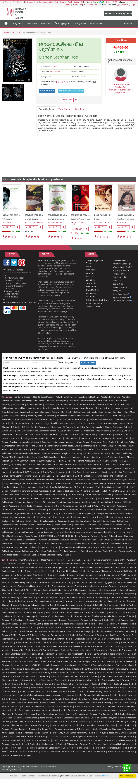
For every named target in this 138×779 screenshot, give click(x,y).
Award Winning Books (29, 560)
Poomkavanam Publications (14, 510)
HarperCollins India (117, 446)
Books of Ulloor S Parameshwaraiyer (109, 699)
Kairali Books (65, 461)
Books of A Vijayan (117, 646)
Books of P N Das (28, 628)
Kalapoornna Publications (84, 461)
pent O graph (85, 506)
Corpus (79, 423)
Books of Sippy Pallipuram (107, 567)
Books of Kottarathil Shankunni (64, 571)
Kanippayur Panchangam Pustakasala (18, 465)
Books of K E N (97, 722)
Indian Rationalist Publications (26, 453)
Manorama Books (83, 483)
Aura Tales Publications (68, 405)
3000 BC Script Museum (43, 397)
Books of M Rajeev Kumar (73, 752)
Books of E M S (9, 635)
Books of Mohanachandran (25, 631)
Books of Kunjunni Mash (15, 737)
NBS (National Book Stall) (78, 224)
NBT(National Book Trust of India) (91, 491)
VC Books (92, 544)
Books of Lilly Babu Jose (39, 737)
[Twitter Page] (14, 265)
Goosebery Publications (64, 442)
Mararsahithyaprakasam (104, 483)
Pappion (117, 502)
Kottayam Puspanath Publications (119, 468)
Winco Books (87, 551)
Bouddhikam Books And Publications (72, 416)
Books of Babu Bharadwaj (80, 680)
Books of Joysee (105, 583)
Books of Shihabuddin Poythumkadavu (101, 605)
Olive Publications (9, 223)
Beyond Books (86, 408)
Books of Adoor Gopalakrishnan (43, 646)
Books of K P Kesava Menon (27, 590)
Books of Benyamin (41, 583)
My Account (97, 24)
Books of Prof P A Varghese (45, 609)
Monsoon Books (94, 487)
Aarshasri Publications (89, 397)
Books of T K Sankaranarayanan (119, 740)
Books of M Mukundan (115, 564)
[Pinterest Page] (21, 265)
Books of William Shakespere (29, 643)
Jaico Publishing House (49, 457)
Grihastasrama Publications (16, 446)
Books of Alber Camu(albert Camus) (60, 643)
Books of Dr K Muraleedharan (121, 752)
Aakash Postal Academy (67, 397)
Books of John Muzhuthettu (14, 744)
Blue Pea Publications (75, 412)
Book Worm (121, 223)
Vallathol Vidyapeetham (75, 544)
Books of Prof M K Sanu (30, 624)
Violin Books (93, 547)
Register (122, 5)
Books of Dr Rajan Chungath (52, 631)
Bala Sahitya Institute (37, 408)
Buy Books (81, 24)
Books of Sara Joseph (124, 594)
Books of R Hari (119, 695)
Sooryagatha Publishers (58, 529)
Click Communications (19, 423)
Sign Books (91, 525)
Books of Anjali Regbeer (46, 722)
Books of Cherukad (81, 658)
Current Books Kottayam (107, 423)
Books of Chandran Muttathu (15, 725)
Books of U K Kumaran (91, 620)
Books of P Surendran (96, 598)
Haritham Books (89, 446)
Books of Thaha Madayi (46, 692)
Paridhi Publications (10, 506)
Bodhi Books (105, 412)
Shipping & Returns (121, 271)
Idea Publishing (75, 450)
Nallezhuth (14, 491)
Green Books (108, 442)
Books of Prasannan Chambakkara (73, 703)
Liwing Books (39, 476)
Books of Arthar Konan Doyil (28, 714)
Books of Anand (27, 692)
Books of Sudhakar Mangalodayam (83, 586)
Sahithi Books (18, 521)
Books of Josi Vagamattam (49, 598)
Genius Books (123, 438)
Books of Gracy (46, 718)
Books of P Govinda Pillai (33, 680)
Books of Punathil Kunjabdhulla (53, 567)
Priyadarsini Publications (25, 514)
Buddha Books (97, 416)
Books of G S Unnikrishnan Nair (122, 733)
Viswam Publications (24, 551)
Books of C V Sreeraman (91, 740)
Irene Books (97, 453)
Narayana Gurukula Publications (35, 491)
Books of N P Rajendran (85, 725)
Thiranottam (30, 540)
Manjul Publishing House (14, 483)
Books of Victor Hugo (80, 661)
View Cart (90, 273)
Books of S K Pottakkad (92, 564)
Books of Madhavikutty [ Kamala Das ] (25, 564)
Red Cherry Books (62, 517)
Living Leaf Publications (20, 476)
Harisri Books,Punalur (70, 446)
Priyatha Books (45, 514)
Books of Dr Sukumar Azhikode (25, 605)
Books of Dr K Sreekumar (69, 579)
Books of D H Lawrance (63, 695)
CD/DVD (52, 420)
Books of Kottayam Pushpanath (16, 583)
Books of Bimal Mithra (124, 703)
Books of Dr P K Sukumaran (25, 594)
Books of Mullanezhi (56, 680)
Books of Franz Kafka (124, 631)
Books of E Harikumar (67, 744)
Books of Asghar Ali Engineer (73, 710)
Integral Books (83, 453)
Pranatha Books (77, 510)
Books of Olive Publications (82, 635)
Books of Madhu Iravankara (65, 740)
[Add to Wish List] (75, 100)
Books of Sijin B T (126, 725)
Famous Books (16, 438)
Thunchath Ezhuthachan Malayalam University (58, 540)
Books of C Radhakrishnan (81, 567)
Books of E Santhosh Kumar (45, 650)
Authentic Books (87, 405)
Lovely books (66, 476)
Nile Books (37, 495)
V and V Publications (54, 544)
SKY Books (40, 529)
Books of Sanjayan (91, 609)
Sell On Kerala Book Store (97, 300)
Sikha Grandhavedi (106, 525)
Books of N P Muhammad (37, 665)
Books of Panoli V (97, 624)
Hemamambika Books (19, 450)
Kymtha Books (49, 472)
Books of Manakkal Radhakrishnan (118, 744)
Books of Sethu (75, 616)
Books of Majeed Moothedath (69, 654)
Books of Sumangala (33, 613)
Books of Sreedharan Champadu (106, 729)
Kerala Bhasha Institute (34, 223)
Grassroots (96, 442)
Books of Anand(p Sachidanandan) (101, 601)
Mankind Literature (35, 483)
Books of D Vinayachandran (106, 680)
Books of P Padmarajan (75, 594)
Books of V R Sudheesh (51, 594)
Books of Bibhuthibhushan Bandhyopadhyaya (61, 605)
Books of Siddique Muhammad (64, 677)
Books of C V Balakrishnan (100, 594)
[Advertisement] (69, 152)
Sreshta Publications (24, 532)
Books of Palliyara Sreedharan (97, 560)
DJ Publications (87, 431)
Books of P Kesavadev (108, 643)
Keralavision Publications (78, 468)
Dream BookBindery (24, 435)
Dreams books (41, 435)
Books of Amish (82, 718)
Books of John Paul (21, 650)
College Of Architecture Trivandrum (58, 423)
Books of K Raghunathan (43, 654)
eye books (119, 435)
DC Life (25, 427)
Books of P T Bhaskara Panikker (102, 710)
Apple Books (121, 401)
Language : (50, 72)
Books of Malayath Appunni (116, 620)
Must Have (60, 560)
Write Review (64, 109)
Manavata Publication (101, 480)
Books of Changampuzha (27, 616)
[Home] (6, 23)
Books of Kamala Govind (28, 639)
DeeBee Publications (40, 427)
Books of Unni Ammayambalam (120, 722)
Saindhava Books (83, 521)
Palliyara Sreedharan (24, 502)
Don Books (116, 431)
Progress (58, 514)
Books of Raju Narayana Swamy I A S (117, 579)
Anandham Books (106, 401)
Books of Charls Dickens (60, 669)
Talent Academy (82, 536)
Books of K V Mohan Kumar (51, 628)
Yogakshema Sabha (28, 555)
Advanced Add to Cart (49, 2)
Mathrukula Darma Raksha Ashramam (20, 487)
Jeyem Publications (110, 457)
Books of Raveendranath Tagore (32, 571)
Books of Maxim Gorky (124, 684)
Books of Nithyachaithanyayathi (103, 590)
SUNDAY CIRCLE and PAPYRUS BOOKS (56, 536)
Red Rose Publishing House (84, 517)
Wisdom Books (101, 551)
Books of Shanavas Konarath (35, 677)
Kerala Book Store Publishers (73, 465)
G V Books (96, 438)
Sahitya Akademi (49, 521)
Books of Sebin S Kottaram (111, 677)
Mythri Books (123, 487)
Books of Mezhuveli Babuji (98, 575)
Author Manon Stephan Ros (120, 61)
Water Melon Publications (46, 551)
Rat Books (31, 517)
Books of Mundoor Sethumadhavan (32, 733)
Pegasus (38, 506)
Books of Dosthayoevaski (72, 650)
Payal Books (26, 506)
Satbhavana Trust (43, 525)
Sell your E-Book (93, 307)
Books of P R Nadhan (84, 707)
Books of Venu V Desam (82, 673)
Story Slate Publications (12, 536)
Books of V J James (88, 677)
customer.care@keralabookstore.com (20, 302)
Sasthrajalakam (27, 525)
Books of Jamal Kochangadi (79, 631)
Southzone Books (115, 529)
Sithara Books (8, 529)
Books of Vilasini (126, 616)
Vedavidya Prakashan (120, 544)
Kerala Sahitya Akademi (22, 468)
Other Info (79, 109)
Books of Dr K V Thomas (103, 661)
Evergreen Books (104, 435)
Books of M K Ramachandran (76, 684)
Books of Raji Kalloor (61, 725)
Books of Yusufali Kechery (108, 635)
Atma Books (50, 405)
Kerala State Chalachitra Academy (50, 468)
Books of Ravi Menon (96, 613)
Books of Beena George (77, 714)
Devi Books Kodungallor (92, 427)
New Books (46, 23)
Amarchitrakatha (88, 401)
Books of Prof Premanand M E (103, 714)
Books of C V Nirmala (101, 684)
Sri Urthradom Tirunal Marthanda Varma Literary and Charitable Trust (86, 532)
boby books (92, 412)
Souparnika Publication (95, 529)
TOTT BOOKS (104, 540)
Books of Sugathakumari (23, 722)
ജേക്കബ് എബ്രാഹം (80, 219)
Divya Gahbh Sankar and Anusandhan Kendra (36, 431)
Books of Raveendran (20, 609)
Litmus (5, 476)
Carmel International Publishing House (30, 420)
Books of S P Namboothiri (60, 707)
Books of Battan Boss (54, 586)
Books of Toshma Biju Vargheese (98, 665)
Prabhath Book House (58, 510)
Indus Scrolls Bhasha (51, 453)
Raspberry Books (17, 517)
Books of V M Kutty (40, 725)
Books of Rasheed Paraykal (14, 729)
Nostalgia (117, 495)
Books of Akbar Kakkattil (35, 575)
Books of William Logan (12, 707)
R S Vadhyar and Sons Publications (109, 514)
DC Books (15, 427)
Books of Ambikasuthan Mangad (16, 755)
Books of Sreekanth (125, 661)
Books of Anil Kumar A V (74, 598)
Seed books (79, 525)
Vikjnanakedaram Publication (73, 547)
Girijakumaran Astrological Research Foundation (31, 442)
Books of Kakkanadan (70, 609)
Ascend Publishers (34, 405)
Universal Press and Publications (29, 544)
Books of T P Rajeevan (12, 669)
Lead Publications (92, 472)
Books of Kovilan (109, 586)
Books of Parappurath (69, 620)
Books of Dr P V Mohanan (122, 650)
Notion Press (130, 495)
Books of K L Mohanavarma (42, 744)
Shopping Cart (91, 5)
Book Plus (8, 416)
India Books (89, 450)
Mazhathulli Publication (61, 487)
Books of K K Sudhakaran (75, 590)
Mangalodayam (120, 480)
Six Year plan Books (25, 529)
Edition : (77, 72)
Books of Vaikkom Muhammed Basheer (62, 564)
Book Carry (118, 412)
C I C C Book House (114, 416)
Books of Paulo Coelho (96, 650)
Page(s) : (46, 77)
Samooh (97, 521)
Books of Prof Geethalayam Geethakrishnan (50, 688)
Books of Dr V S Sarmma (96, 654)
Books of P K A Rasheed (13, 748)
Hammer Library (52, 446)
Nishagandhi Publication (54, 495)
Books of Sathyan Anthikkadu (45, 710)
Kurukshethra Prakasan (12, 472)
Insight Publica (68, 453)
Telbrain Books (115, 536)
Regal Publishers (106, 517)
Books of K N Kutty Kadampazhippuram (49, 673)
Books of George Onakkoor (47, 684)
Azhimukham (20, 408)
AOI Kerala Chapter (22, 397)
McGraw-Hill (79, 487)
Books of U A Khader (52, 590)
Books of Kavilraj (47, 703)
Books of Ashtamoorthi (12, 665)
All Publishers (18, 2)
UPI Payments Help (121, 301)
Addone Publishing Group (26, 401)
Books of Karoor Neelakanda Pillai (66, 665)
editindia (64, 435)
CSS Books (89, 423)
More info (106, 776)
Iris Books (109, 453)
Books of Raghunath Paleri (75, 624)
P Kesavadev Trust (106, 498)
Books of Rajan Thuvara (104, 658)
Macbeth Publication (84, 476)
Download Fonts (120, 294)
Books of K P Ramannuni (95, 646)
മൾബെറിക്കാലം (102, 215)
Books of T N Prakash (29, 635)
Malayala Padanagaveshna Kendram (18, 480)
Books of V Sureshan (21, 710)
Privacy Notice (119, 274)
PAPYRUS (127, 502)
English (67, 5)
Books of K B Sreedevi (118, 598)
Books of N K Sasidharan (53, 639)
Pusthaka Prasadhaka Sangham (78, 514)
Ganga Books (109, 438)
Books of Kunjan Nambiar (36, 669)
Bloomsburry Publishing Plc (52, 412)
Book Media (130, 412)
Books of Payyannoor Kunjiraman (42, 620)
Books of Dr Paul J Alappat (32, 658)
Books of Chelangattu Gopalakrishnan (88, 688)
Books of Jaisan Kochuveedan (15, 688)
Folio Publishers (71, 438)
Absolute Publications (110, 397)
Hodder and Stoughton (56, 450)
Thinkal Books (16, 540)
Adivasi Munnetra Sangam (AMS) (53, 401)
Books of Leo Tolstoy (61, 583)
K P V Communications (25, 461)
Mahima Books (101, 476)
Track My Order (92, 290)
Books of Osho (75, 560)
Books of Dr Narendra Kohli (54, 635)
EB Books (54, 435)
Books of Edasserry (63, 718)
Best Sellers (32, 23)
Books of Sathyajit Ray (22, 684)
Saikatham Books (66, 521)
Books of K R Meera (74, 601)
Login (132, 5)
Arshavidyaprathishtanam (13, 405)
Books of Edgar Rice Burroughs (16, 654)
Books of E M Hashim (103, 631)
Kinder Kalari (96, 468)
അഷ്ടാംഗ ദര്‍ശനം (58, 215)
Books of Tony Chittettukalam (111, 673)
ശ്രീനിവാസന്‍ (8, 219)
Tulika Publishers (120, 540)
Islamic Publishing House (26, 457)
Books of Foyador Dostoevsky (107, 748)
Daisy (96, 219)
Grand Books (83, 442)
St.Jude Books (125, 532)
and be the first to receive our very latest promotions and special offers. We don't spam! (64, 357)
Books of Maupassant (36, 707)
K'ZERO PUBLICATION (47, 461)
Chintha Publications (124, 420)
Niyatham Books (75, 495)
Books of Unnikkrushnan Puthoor (81, 639)
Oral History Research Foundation (67, 498)
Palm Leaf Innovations (45, 502)
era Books (90, 435)
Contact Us (78, 2)
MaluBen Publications (66, 480)
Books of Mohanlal (87, 643)
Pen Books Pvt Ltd (52, 506)
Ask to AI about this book (70, 90)
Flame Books (56, 438)
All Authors (7, 2)
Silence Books (122, 525)
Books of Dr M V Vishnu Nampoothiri (29, 661)
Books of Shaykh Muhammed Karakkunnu (68, 733)
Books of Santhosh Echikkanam (24, 752)
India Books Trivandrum (107, 450)
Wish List (78, 5)
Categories (16, 23)
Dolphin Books (102, 431)
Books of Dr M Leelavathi (70, 646)
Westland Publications (70, 551)
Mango (132, 480)
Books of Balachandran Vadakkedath (43, 748)
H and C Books (36, 446)
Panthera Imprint (89, 502)
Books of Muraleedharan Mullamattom (44, 601)
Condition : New (78, 77)
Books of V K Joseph (117, 688)
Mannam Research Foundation (59, 483)
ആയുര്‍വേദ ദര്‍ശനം (36, 215)
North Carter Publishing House (97, 495)
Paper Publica (105, 502)
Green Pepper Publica (125, 442)
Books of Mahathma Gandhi (77, 699)
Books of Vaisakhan (96, 752)
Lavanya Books (64, 472)
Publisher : (49, 67)
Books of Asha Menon (108, 628)
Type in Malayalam (121, 297)
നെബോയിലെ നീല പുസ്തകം (61, 47)
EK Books (74, 435)
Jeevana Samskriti (92, 457)
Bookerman (49, 416)
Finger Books (31, 438)
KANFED (123, 461)
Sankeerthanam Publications (115, 521)
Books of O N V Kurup (12, 575)
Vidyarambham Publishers (26, 547)
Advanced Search (32, 2)
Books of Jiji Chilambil (52, 699)
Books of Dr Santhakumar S (85, 669)
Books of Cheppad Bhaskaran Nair (35, 695)
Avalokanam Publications (108, 405)
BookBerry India (34, 416)
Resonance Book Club (124, 517)
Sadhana (6, 521)
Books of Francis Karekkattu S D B (26, 586)
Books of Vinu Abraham (12, 740)
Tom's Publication (88, 540)
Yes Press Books (11, 555)
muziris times (109, 487)
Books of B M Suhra (52, 624)
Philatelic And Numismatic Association (110, 506)
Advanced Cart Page (122, 264)
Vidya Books (7, 547)
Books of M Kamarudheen (25, 718)
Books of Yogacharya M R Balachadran (72, 729)
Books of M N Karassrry (117, 624)
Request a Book (66, 2)
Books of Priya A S (117, 654)
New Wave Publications (20, 495)
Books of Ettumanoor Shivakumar (96, 571)
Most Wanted (47, 560)
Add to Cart (66, 100)
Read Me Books (45, 517)
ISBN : (81, 67)
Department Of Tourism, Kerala (65, 427)
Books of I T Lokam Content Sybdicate (64, 613)
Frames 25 (85, 438)
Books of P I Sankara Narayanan (73, 722)
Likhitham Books (109, 472)
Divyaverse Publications (68, 431)
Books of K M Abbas (68, 692)
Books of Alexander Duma (59, 658)
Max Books (44, 487)
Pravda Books (114, 510)
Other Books (89, 498)
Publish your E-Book (95, 303)
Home (6, 33)
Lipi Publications (126, 472)
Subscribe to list (88, 363)
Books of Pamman (75, 575)
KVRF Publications (32, 472)
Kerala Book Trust (96, 465)
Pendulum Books (70, 506)
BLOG (129, 24)
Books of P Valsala (56, 575)
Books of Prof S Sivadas (22, 579)
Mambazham (84, 480)
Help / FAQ (118, 291)
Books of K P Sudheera (97, 737)
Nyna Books (9, 498)
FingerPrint (44, 438)
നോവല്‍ (16, 33)
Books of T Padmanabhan (53, 616)
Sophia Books (76, 529)
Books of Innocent (106, 725)
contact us (15, 379)
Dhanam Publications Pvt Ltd (117, 427)
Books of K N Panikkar (30, 699)
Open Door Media (42, 498)
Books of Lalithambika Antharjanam (68, 737)
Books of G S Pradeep (101, 703)
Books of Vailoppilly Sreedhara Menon (18, 598)
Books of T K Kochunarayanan (76, 748)
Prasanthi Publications (96, 510)
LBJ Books (77, 472)
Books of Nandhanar (125, 665)
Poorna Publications (37, 510)
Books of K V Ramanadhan (38, 740)
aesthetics (74, 401)
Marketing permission (69, 363)
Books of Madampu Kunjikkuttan (80, 628)
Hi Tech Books (38, 450)
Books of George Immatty (122, 737)
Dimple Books (8, 431)
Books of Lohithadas (106, 707)
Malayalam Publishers (45, 480)
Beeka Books (72, 408)
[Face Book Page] (6, 265)
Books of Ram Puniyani (90, 744)
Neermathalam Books (119, 491)
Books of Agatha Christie (85, 583)
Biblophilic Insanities (29, 412)
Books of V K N (119, 575)
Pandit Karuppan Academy (68, 502)
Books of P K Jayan (97, 733)
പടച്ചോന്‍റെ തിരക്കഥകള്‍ (15, 215)
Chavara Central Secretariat (101, 420)
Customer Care (100, 2)
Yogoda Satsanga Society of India (54, 555)
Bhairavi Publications (104, 408)
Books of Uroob (91, 579)
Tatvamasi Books (99, 536)
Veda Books (103, 544)
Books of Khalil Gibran (124, 571)
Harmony (103, 446)
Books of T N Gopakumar (13, 620)
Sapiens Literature (10, 525)
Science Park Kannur (62, 525)
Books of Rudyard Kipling (91, 692)
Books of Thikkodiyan (50, 752)
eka (82, 435)
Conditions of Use (121, 277)
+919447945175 (111, 2)
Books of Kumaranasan (45, 579)
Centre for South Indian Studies (72, 420)
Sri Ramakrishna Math (44, 532)
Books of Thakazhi (28, 567)
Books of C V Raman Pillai (41, 729)
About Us (117, 281)
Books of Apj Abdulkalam (113, 609)
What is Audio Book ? (122, 267)
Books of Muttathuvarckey (110, 639)
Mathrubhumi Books (102, 223)
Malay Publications (118, 476)
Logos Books (53, 476)
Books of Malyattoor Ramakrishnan (100, 616)
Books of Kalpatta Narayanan (104, 718)
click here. (102, 379)
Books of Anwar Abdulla (53, 714)
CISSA (4, 423)
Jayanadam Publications (71, 457)
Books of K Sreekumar (27, 703)
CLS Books (36, 423)
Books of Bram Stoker (58, 661)
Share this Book (47, 91)
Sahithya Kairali (32, 521)
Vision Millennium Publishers (113, 547)
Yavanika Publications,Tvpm (123, 551)
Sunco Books (31, 536)
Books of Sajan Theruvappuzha (114, 669)
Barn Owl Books (57, 408)
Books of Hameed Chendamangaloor (93, 695)
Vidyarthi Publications (49, 547)
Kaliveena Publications (107, 461)
